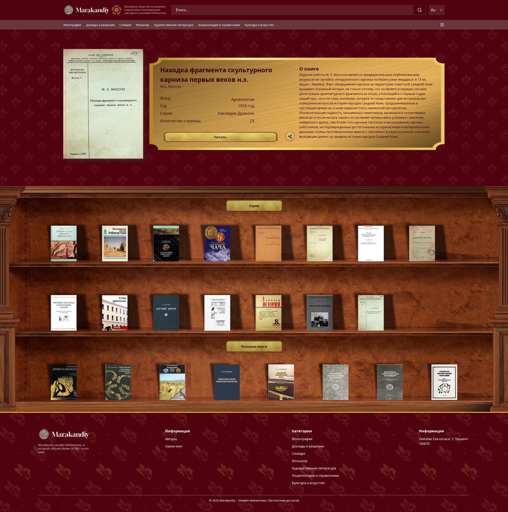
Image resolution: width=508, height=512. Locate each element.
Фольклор (142, 25)
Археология (242, 99)
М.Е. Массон (170, 86)
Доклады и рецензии (100, 25)
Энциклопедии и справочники (219, 25)
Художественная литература (173, 25)
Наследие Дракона (236, 113)
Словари (125, 25)
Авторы (171, 439)
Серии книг (174, 446)
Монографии (72, 25)
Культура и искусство (259, 25)
